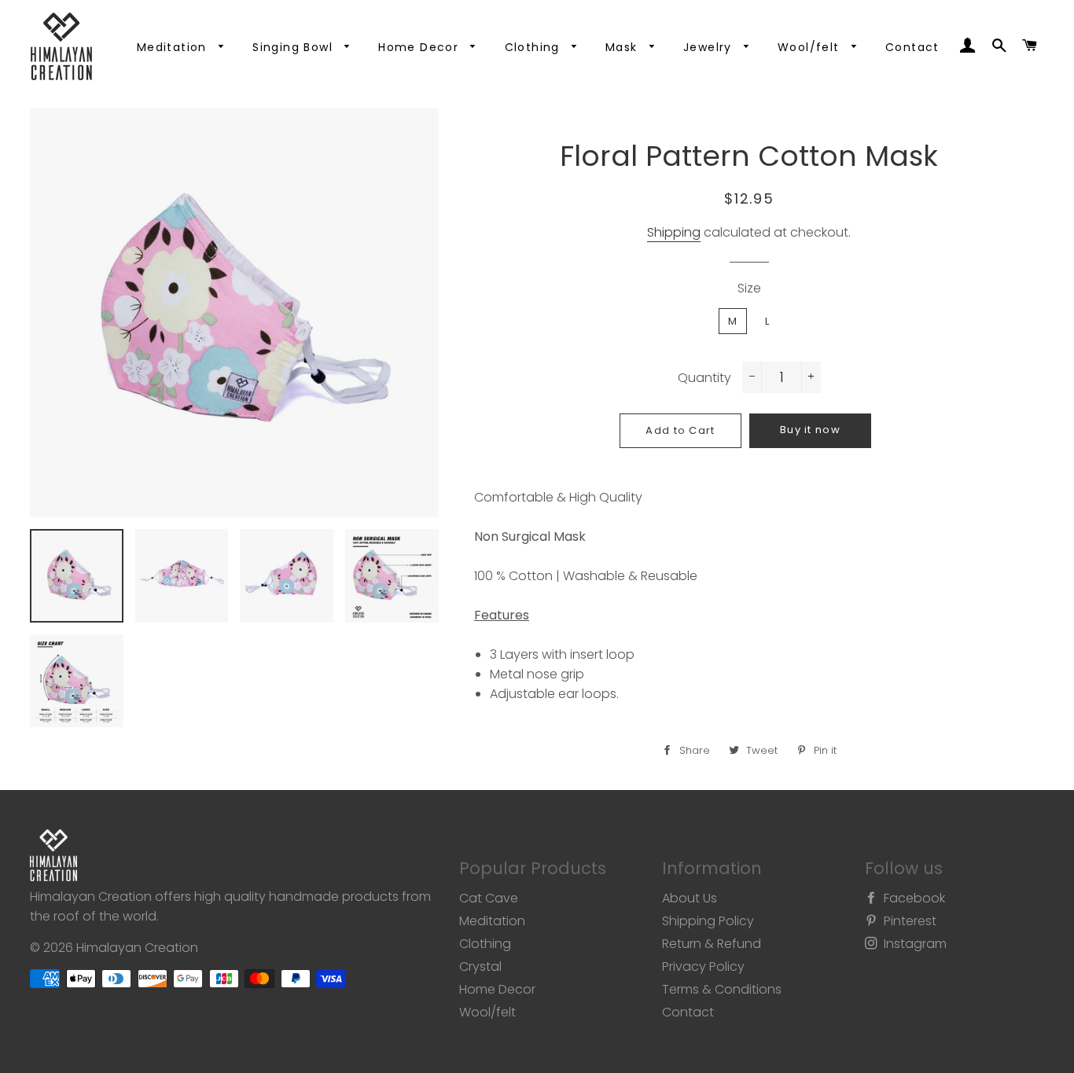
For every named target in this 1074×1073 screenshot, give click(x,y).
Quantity (704, 378)
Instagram (914, 944)
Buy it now (810, 429)
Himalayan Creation (137, 948)
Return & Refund (711, 944)
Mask (623, 47)
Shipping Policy (708, 921)
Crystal (480, 966)
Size (749, 288)
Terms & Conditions (722, 989)
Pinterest (908, 921)
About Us (689, 898)
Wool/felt (811, 47)
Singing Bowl (294, 47)
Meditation (174, 47)
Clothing (535, 47)
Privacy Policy (703, 966)
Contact (912, 47)
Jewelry (709, 47)
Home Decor (420, 47)
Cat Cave (488, 898)
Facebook (913, 898)
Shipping (674, 232)
